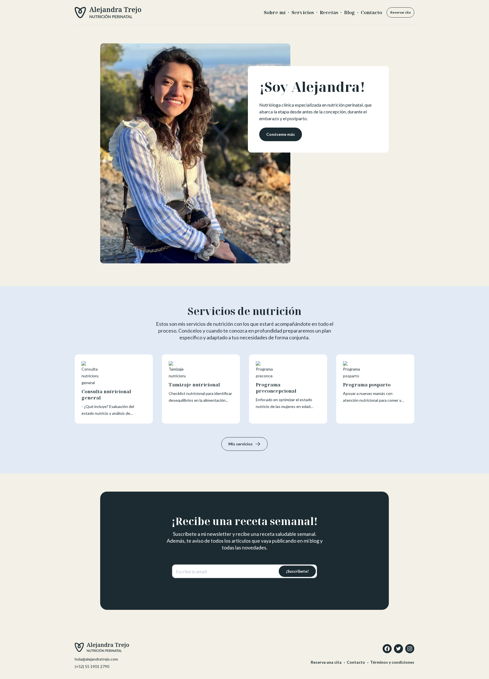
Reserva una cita (326, 662)
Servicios (302, 12)
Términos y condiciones (392, 662)
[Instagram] (409, 648)
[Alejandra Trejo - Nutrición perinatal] (108, 12)
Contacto (371, 12)
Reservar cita (400, 12)
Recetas (329, 12)
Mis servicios (240, 443)
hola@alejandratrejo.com (96, 659)
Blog (349, 12)
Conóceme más (280, 134)
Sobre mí (275, 12)
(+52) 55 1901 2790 (92, 666)
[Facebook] (387, 648)
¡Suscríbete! (297, 571)
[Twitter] (398, 648)
